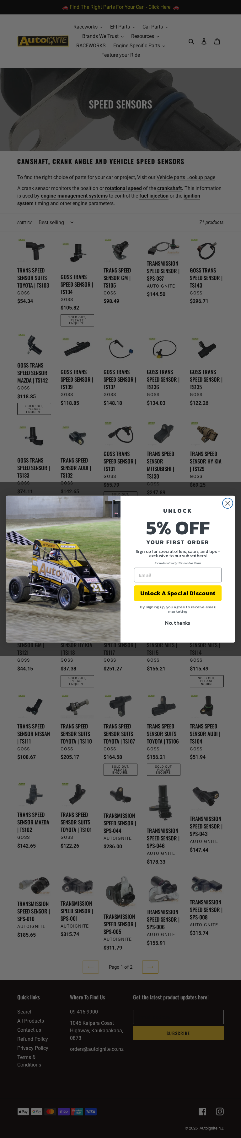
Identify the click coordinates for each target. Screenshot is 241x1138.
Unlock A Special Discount (178, 593)
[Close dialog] (227, 503)
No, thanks (177, 623)
